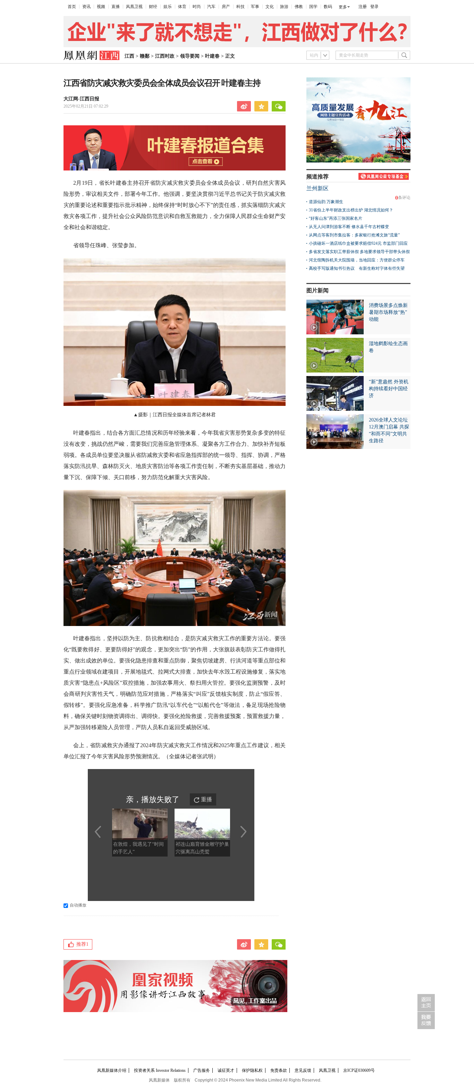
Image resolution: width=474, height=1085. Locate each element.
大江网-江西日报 (81, 98)
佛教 (299, 6)
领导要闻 (190, 56)
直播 (115, 6)
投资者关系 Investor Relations (160, 1070)
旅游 (284, 6)
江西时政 (165, 56)
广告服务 (201, 1070)
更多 (343, 7)
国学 (313, 6)
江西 (129, 56)
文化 (269, 6)
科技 (240, 6)
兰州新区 (317, 188)
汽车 (211, 6)
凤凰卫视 (134, 6)
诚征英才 (226, 1070)
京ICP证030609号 (359, 1070)
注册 (362, 6)
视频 (101, 6)
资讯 (86, 6)
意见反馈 (303, 1070)
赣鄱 (145, 56)
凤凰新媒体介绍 (111, 1070)
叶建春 (212, 56)
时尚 (197, 6)
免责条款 (278, 1070)
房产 (226, 6)
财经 (153, 6)
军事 (255, 6)
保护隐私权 (252, 1070)
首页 (72, 6)
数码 (328, 6)
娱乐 (167, 6)
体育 (182, 6)
